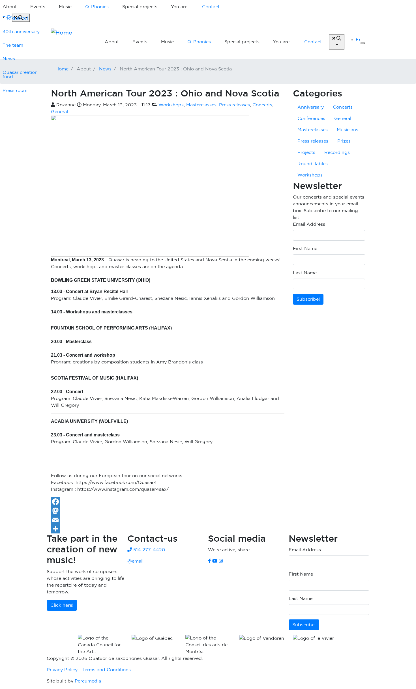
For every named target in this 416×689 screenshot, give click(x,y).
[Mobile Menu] (363, 43)
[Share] (167, 528)
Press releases (234, 105)
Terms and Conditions (106, 670)
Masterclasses (201, 105)
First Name (305, 248)
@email (135, 561)
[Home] (72, 42)
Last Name (305, 273)
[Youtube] (214, 561)
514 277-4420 (148, 550)
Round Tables (312, 164)
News (105, 69)
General (59, 111)
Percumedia (88, 681)
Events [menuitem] (37, 7)
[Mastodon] (167, 510)
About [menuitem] (112, 42)
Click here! (61, 605)
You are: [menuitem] (179, 7)
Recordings (337, 152)
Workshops (171, 105)
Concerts (262, 105)
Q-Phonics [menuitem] (97, 7)
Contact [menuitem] (211, 7)
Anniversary (310, 107)
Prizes (344, 141)
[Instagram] (221, 561)
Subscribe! (308, 299)
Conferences (311, 118)
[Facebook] (167, 501)
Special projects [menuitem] (139, 7)
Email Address (309, 224)
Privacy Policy (62, 670)
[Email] (167, 519)
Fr (358, 39)
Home (61, 69)
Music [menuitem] (65, 7)
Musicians (347, 130)
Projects (306, 152)
